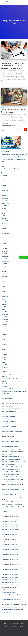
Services (22, 623)
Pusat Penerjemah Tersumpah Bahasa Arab (11, 519)
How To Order (14, 626)
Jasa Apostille (5, 386)
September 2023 (5, 261)
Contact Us (21, 626)
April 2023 (4, 273)
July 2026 (4, 177)
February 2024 (5, 251)
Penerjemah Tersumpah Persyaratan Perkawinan (12, 504)
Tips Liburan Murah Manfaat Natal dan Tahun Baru (12, 609)
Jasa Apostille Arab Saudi (7, 388)
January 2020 (4, 342)
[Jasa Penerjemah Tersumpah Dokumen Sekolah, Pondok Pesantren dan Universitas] (14, 50)
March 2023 (4, 276)
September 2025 (5, 203)
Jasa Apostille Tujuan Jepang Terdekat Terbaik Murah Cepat (14, 156)
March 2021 (4, 311)
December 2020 (5, 319)
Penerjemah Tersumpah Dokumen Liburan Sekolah (12, 484)
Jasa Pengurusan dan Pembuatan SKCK (10, 439)
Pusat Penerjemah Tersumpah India (9, 534)
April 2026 (4, 185)
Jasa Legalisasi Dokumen (7, 406)
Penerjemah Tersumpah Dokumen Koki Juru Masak (12, 479)
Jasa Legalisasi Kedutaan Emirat (9, 411)
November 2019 (5, 347)
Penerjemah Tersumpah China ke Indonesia (11, 459)
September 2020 (5, 326)
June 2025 (4, 210)
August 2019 (4, 354)
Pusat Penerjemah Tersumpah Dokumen (10, 529)
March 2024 (4, 248)
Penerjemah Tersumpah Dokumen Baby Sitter (11, 471)
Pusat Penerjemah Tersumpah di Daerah (10, 524)
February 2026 (5, 190)
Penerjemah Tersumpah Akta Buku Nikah (10, 456)
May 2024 (4, 243)
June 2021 (4, 304)
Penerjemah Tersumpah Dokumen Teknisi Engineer (12, 492)
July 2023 (4, 266)
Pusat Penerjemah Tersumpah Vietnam (10, 589)
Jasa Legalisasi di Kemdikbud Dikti (9, 401)
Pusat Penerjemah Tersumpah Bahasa (10, 514)
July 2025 (4, 208)
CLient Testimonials (14, 629)
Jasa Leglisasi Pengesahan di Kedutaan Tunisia (12, 431)
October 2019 (4, 349)
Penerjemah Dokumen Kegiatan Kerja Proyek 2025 (12, 449)
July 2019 (4, 357)
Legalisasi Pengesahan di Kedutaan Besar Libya (12, 441)
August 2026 (4, 175)
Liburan (2, 107)
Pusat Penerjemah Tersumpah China (9, 521)
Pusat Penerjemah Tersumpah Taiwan (10, 574)
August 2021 (4, 299)
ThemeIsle (18, 632)
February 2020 (5, 339)
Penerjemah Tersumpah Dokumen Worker (10, 501)
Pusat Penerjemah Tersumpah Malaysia (10, 549)
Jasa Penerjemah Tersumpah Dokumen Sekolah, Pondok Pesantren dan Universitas (12, 65)
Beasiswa (4, 381)
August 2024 (4, 236)
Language (6, 626)
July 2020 (4, 329)
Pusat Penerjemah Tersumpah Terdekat (10, 577)
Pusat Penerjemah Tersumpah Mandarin (10, 551)
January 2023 (4, 281)
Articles (10, 623)
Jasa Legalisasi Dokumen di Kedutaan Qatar (11, 408)
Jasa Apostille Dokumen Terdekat (9, 396)
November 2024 (5, 228)
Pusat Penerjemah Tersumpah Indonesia (10, 536)
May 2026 (4, 183)
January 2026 (4, 193)
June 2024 (4, 241)
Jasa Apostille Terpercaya (7, 398)
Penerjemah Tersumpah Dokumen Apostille (11, 469)
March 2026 (4, 188)
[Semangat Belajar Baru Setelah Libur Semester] (14, 96)
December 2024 (5, 225)
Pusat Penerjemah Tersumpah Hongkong (10, 531)
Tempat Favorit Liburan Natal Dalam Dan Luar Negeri (13, 607)
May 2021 (4, 306)
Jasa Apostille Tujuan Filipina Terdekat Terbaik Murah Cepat (14, 154)
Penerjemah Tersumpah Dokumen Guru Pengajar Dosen (13, 476)
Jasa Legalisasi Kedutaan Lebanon (9, 413)
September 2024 (5, 233)
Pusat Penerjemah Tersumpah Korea (9, 546)
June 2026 (4, 180)
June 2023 (4, 268)
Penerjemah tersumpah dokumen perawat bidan (12, 486)
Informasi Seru (5, 383)
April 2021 (4, 309)
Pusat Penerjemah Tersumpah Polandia (10, 562)
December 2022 (5, 284)
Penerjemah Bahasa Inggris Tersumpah (10, 446)
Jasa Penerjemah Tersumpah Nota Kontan (11, 168)
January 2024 (4, 253)
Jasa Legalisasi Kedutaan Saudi (8, 418)
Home (5, 623)
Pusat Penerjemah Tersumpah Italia (9, 539)
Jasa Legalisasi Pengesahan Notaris (9, 426)
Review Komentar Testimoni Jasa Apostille (11, 599)
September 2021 (5, 296)
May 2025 (4, 213)
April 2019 (4, 362)
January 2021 (4, 316)
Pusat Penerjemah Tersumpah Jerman (10, 544)
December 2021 (5, 294)
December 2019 (5, 344)
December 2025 (5, 195)
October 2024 (4, 231)
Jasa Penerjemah (5, 433)
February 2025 (5, 220)
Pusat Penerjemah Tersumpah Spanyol (10, 569)
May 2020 (4, 332)
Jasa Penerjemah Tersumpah (7, 61)
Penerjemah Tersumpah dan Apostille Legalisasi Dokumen (14, 461)
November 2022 (5, 286)
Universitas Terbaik (6, 612)
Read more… (3, 80)
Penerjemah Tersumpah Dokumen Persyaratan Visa (13, 489)
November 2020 (5, 321)
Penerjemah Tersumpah (7, 454)
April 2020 (4, 334)
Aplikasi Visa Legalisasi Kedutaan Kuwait (10, 378)
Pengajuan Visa (5, 511)
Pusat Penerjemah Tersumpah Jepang (10, 541)
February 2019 (5, 367)
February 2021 (5, 314)
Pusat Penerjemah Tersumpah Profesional (11, 567)
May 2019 (4, 359)
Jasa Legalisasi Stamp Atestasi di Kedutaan (11, 428)
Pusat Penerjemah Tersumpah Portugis (10, 564)
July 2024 (4, 238)
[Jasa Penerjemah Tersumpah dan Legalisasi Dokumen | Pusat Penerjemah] (8, 2)
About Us (16, 623)
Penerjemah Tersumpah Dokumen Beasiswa (11, 474)
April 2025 (4, 215)
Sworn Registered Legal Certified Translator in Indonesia (14, 604)
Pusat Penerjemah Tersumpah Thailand (10, 582)
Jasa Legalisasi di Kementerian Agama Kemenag (12, 403)
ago (12, 82)
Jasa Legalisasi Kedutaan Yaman (9, 423)
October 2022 (4, 289)
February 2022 (5, 291)
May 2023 (4, 271)
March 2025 (4, 218)
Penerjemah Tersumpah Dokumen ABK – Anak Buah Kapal (14, 466)
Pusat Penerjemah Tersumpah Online (9, 557)
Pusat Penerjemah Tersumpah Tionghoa (10, 584)
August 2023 (4, 263)
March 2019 (4, 364)
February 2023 (5, 278)
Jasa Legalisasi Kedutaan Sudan (9, 421)
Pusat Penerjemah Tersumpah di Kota (10, 526)
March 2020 (4, 337)
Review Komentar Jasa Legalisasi (9, 592)
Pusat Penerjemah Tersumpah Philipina (10, 559)
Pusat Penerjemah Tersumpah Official (10, 554)
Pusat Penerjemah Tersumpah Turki (9, 587)
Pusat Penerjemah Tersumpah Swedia (10, 572)
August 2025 (4, 205)
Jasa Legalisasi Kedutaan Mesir (8, 416)
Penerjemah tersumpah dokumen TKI (9, 494)
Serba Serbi (4, 602)
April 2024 (4, 246)
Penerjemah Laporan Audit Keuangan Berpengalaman (13, 451)
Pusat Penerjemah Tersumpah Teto (9, 579)
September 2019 (5, 352)
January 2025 (4, 223)
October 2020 (4, 324)
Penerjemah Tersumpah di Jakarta (9, 464)
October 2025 (4, 200)
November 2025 (5, 198)
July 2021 (4, 301)
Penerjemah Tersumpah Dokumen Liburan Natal (12, 481)
